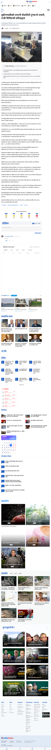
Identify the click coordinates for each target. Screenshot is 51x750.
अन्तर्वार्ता (2, 709)
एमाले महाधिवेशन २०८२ (36, 717)
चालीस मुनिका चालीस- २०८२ (28, 720)
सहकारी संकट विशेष (37, 704)
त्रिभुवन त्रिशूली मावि (17, 5)
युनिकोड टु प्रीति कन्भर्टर (28, 731)
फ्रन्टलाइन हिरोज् (28, 726)
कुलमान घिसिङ (4, 205)
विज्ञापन (43, 707)
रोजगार (10, 707)
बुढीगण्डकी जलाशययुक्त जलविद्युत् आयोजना (13, 205)
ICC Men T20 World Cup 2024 (20, 707)
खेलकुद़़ (2, 711)
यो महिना (19, 573)
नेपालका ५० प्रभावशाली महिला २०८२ (28, 705)
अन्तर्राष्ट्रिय (2, 716)
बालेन (35, 5)
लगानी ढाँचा (26, 205)
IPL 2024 (19, 708)
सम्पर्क (43, 711)
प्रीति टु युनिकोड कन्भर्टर (28, 729)
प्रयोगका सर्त (44, 706)
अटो (10, 711)
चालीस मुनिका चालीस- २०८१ (28, 723)
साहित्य (2, 707)
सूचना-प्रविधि (11, 712)
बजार (10, 704)
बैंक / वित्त (10, 709)
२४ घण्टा (11, 573)
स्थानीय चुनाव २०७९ (37, 711)
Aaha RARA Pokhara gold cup (21, 711)
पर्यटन (10, 706)
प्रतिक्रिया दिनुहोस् (38, 233)
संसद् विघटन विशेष (37, 707)
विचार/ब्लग (3, 706)
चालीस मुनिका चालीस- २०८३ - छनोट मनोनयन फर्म (29, 716)
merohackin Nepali (9, 236)
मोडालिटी (21, 205)
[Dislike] (12, 240)
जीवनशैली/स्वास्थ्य (4, 712)
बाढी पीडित (24, 5)
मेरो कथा (27, 724)
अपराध (11, 5)
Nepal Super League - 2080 (20, 714)
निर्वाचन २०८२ (36, 714)
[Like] (9, 240)
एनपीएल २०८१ (20, 704)
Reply (6, 240)
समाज (2, 704)
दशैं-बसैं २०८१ (36, 720)
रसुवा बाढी (5, 5)
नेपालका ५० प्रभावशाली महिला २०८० (28, 713)
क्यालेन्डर (4, 437)
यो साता (15, 573)
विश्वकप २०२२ (36, 718)
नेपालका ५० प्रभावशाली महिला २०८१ (28, 709)
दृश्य (30, 5)
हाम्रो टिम (43, 704)
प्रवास (2, 714)
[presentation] (39, 295)
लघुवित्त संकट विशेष (37, 706)
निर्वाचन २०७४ (36, 709)
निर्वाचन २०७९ (36, 712)
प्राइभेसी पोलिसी (44, 709)
